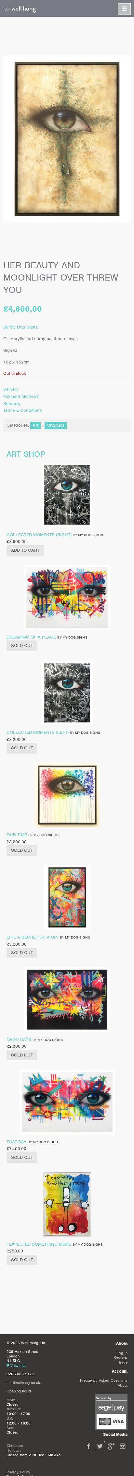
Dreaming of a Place (31, 637)
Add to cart (25, 550)
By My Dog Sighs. (21, 327)
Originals (55, 425)
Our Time (17, 834)
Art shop (26, 454)
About (122, 1385)
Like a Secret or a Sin (33, 937)
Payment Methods (21, 396)
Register (120, 1357)
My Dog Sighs (90, 535)
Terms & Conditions (22, 410)
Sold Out (22, 645)
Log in (121, 1352)
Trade (122, 1362)
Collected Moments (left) (38, 732)
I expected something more (39, 1244)
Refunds (11, 403)
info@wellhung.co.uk (23, 1382)
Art (35, 425)
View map (18, 1365)
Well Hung (19, 9)
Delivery (11, 389)
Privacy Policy (18, 1472)
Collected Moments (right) (39, 534)
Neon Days (19, 1039)
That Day (16, 1142)
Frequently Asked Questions (103, 1380)
